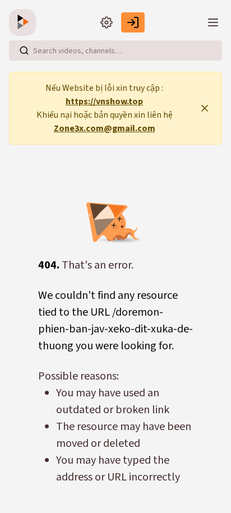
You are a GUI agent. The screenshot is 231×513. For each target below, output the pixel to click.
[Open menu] (213, 22)
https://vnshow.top (104, 101)
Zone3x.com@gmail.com (104, 128)
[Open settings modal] (106, 22)
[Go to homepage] (24, 22)
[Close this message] (205, 108)
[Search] (24, 50)
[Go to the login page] (133, 22)
